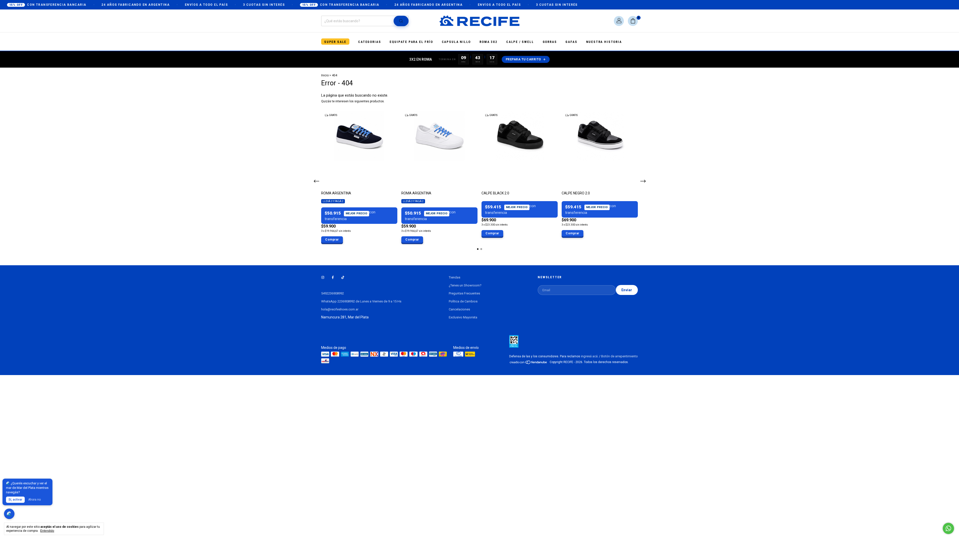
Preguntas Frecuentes (464, 293)
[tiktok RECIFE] (342, 277)
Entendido (47, 531)
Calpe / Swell (520, 42)
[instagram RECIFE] (322, 277)
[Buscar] (401, 21)
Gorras (550, 42)
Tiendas (454, 277)
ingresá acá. (589, 356)
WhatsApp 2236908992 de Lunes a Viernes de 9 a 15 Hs (361, 301)
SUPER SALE (335, 42)
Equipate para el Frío (411, 42)
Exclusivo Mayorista (463, 317)
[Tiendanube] (528, 363)
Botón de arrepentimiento (619, 356)
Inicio (325, 75)
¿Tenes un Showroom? (465, 285)
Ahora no (34, 499)
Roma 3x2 (488, 42)
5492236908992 (332, 293)
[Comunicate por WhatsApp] (948, 528)
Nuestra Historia (604, 42)
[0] (633, 21)
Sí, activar (15, 499)
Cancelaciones (459, 309)
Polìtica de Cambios (463, 301)
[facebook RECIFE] (332, 277)
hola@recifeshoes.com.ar (339, 309)
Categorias (369, 42)
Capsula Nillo (456, 42)
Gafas (571, 42)
